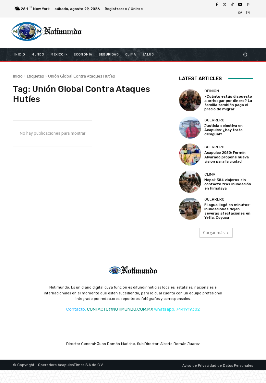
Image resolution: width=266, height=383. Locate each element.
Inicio (18, 76)
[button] (245, 54)
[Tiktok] (232, 5)
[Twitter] (224, 5)
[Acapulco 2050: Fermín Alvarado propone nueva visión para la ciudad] (190, 154)
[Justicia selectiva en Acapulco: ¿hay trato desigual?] (190, 128)
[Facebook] (217, 5)
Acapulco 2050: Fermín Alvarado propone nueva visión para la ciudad (226, 157)
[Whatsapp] (240, 13)
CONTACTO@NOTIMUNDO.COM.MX (120, 309)
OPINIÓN (211, 91)
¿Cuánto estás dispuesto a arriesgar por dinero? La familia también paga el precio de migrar (228, 103)
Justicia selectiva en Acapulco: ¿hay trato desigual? (223, 130)
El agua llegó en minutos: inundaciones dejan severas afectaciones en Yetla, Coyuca (227, 211)
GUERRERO (214, 120)
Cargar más (213, 232)
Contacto (75, 309)
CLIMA (209, 174)
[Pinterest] (248, 5)
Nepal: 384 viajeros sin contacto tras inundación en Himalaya (227, 184)
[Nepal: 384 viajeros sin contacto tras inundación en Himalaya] (190, 181)
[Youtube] (240, 5)
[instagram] (248, 13)
